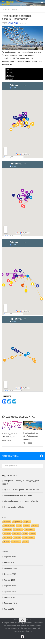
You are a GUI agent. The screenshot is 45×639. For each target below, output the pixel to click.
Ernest (35, 525)
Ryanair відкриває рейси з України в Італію (21, 489)
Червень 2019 (10, 586)
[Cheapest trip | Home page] (10, 3)
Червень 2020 (10, 557)
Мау (19, 525)
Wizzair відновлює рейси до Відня (18, 495)
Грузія (25, 533)
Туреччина (7, 529)
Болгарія (16, 533)
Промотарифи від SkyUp (14, 507)
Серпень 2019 (10, 574)
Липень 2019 (9, 580)
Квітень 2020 (9, 562)
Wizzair (7, 522)
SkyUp (27, 522)
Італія (27, 525)
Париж (33, 533)
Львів (25, 541)
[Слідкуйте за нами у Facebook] (41, 456)
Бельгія (6, 541)
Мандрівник (13, 23)
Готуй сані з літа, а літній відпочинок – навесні (31, 436)
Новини (5, 9)
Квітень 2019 (9, 597)
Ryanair (17, 522)
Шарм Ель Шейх (29, 537)
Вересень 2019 (10, 568)
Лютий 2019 (9, 609)
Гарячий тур (29, 529)
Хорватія (17, 537)
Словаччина (16, 541)
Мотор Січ (7, 537)
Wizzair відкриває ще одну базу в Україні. (21, 501)
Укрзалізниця (9, 525)
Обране (14, 9)
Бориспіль (18, 529)
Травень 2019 (10, 591)
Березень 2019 (10, 603)
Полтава (7, 533)
